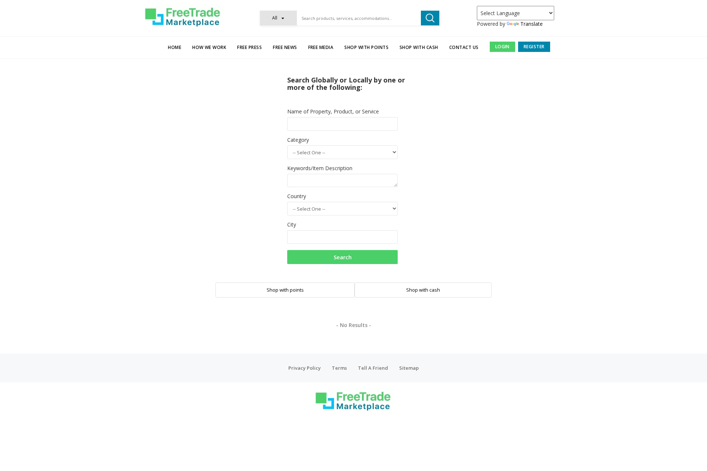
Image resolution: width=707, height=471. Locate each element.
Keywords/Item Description (319, 168)
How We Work (209, 47)
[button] (278, 17)
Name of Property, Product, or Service (333, 111)
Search (343, 257)
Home (174, 47)
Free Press (249, 47)
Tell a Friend (373, 368)
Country (296, 196)
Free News (285, 47)
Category (298, 139)
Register (534, 46)
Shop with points (366, 47)
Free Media (321, 47)
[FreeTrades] (183, 16)
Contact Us (464, 47)
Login (502, 46)
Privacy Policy (304, 368)
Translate (531, 23)
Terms (339, 368)
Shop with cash (419, 47)
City (291, 224)
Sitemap (409, 368)
